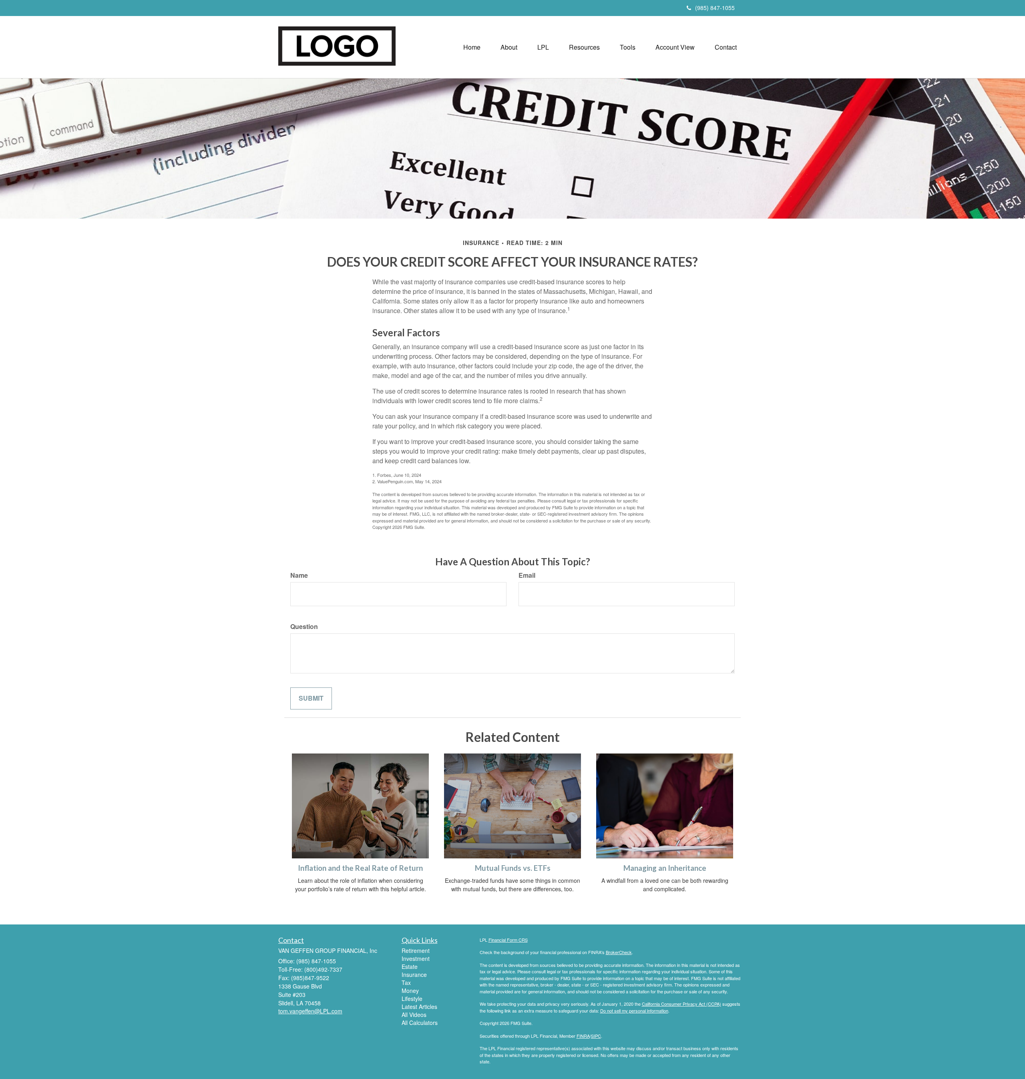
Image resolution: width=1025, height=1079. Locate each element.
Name (299, 575)
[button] (508, 47)
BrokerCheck (619, 952)
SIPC (596, 1036)
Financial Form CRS (508, 939)
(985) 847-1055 (715, 8)
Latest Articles (419, 1007)
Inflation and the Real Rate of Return (360, 868)
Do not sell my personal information (634, 1010)
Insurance (414, 974)
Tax (406, 983)
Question (304, 626)
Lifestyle (412, 999)
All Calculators (420, 1023)
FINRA (583, 1036)
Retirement (416, 950)
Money (410, 991)
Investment (416, 958)
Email (527, 575)
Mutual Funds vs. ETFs (513, 868)
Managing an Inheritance (664, 868)
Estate (410, 966)
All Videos (414, 1015)
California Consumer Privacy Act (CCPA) (681, 1004)
